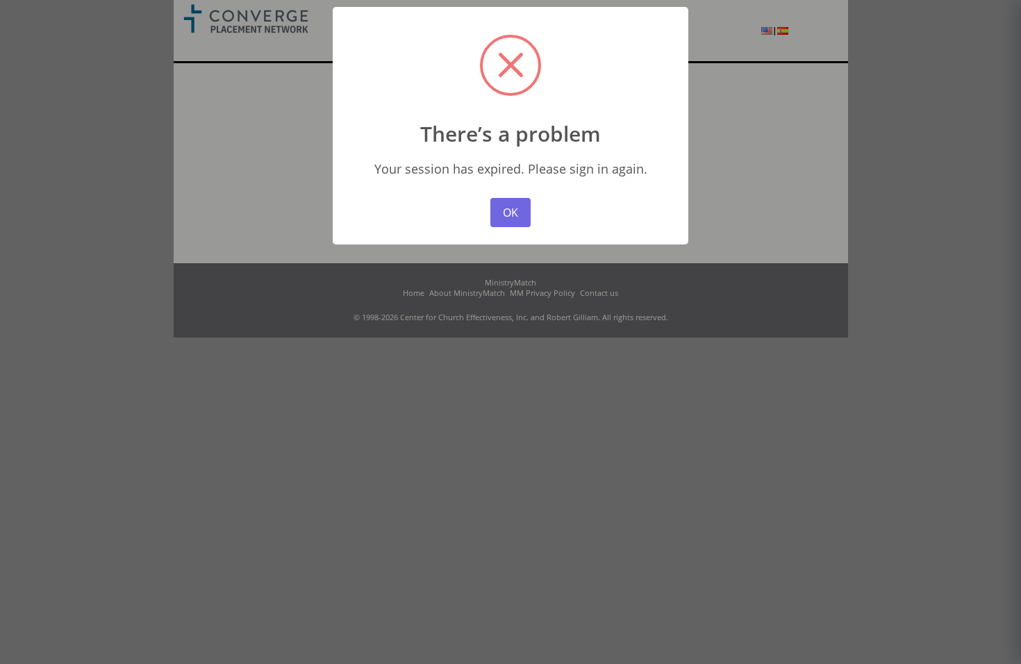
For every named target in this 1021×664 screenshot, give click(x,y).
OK (510, 212)
